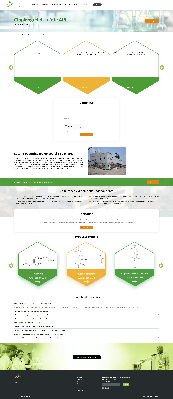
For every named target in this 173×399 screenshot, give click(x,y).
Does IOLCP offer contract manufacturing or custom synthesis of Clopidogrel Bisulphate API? (40, 330)
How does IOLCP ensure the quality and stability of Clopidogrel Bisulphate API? (36, 338)
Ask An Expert (86, 227)
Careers (79, 388)
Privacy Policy (145, 396)
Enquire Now (151, 21)
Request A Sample (153, 182)
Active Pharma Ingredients (24, 34)
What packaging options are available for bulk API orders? (30, 318)
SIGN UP (126, 384)
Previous (11, 67)
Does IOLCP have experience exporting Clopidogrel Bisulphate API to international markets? (40, 334)
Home (15, 34)
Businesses (80, 381)
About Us (79, 379)
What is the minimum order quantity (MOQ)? (27, 322)
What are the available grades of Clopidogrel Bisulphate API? (31, 315)
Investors (79, 386)
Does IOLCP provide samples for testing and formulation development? (34, 326)
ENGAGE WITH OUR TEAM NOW (86, 357)
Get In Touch (80, 390)
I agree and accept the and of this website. (83, 131)
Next (162, 67)
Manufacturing (80, 383)
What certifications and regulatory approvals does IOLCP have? (32, 311)
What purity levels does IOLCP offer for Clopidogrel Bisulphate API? (33, 303)
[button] (35, 5)
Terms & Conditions (154, 396)
